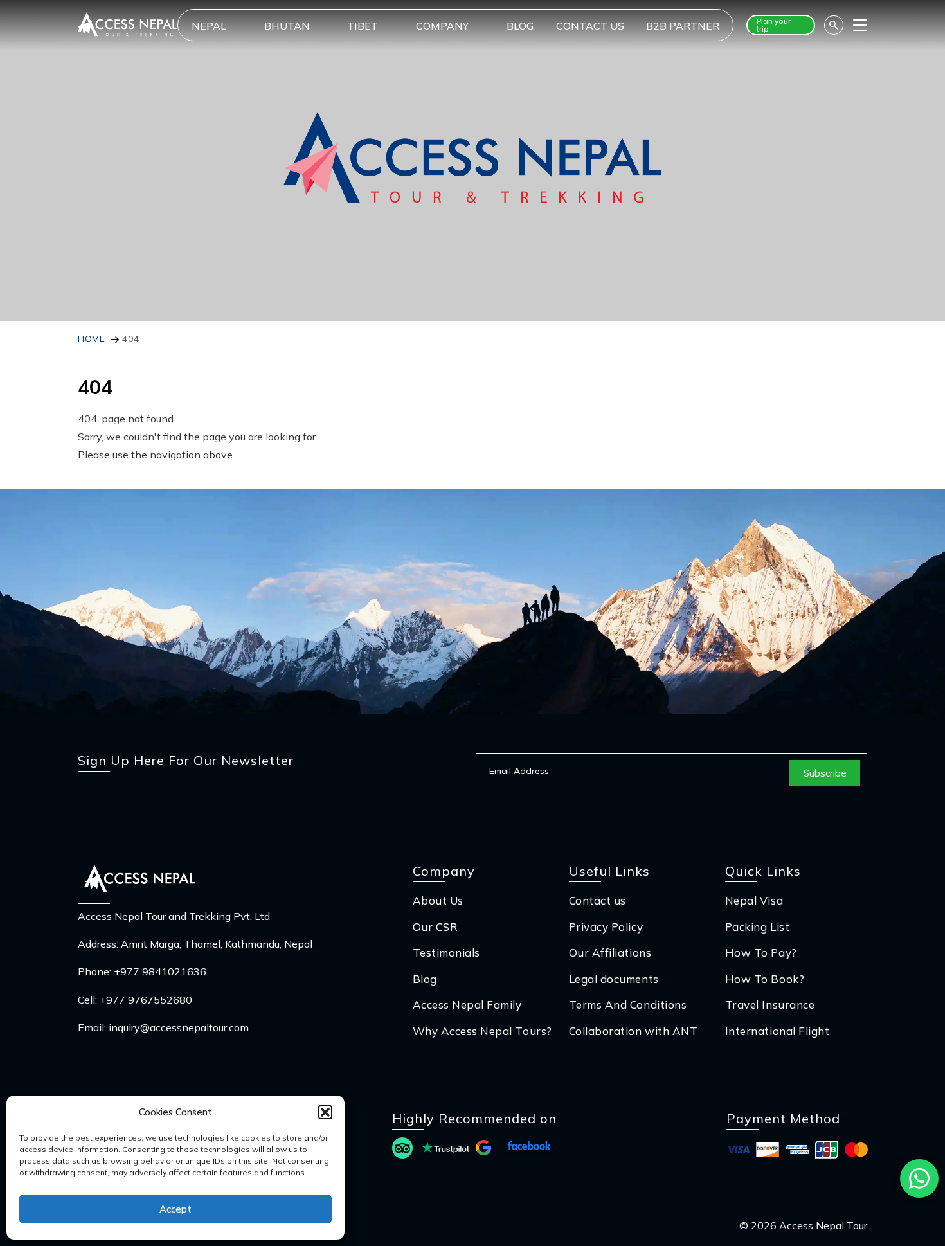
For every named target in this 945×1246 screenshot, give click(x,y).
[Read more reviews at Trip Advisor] (402, 1149)
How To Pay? (761, 952)
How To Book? (764, 979)
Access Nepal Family (467, 1004)
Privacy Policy (606, 927)
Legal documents (614, 979)
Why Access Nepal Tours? (482, 1031)
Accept (175, 1209)
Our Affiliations (610, 952)
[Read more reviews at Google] (483, 1149)
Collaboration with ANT (633, 1031)
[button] (325, 1112)
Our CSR (435, 927)
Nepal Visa (754, 900)
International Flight (777, 1031)
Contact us (590, 25)
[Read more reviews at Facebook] (529, 1150)
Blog (520, 25)
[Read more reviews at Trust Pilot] (445, 1149)
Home (91, 339)
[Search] (833, 25)
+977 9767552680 (146, 999)
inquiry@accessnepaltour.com (179, 1027)
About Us (438, 900)
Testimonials (446, 952)
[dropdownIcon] (244, 26)
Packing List (757, 927)
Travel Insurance (770, 1004)
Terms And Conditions (628, 1004)
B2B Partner (682, 25)
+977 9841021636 (160, 971)
